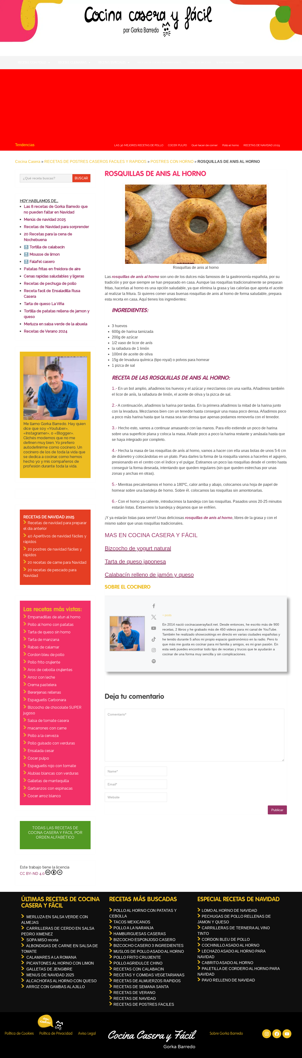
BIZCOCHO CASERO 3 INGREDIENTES (148, 946)
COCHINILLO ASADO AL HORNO (230, 945)
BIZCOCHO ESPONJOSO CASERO (144, 940)
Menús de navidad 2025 (45, 219)
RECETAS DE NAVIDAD (134, 999)
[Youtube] (286, 1033)
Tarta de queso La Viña (44, 304)
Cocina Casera (27, 162)
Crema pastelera (42, 685)
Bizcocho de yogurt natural (138, 548)
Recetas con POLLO (32, 62)
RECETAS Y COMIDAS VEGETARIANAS (149, 975)
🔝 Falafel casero (39, 261)
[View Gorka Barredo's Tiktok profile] (154, 639)
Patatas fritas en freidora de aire (52, 269)
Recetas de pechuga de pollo (50, 283)
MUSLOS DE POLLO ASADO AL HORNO (148, 951)
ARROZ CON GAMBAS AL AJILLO (55, 987)
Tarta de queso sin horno (49, 632)
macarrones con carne (47, 728)
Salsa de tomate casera (48, 720)
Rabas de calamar (43, 647)
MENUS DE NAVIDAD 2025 (50, 975)
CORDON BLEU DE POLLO (226, 939)
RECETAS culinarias (72, 62)
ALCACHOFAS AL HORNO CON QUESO (61, 981)
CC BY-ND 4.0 (32, 873)
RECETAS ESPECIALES (112, 62)
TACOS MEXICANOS (131, 922)
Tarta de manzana (43, 639)
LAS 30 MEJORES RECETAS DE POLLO (138, 145)
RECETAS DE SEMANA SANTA (141, 987)
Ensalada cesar (41, 750)
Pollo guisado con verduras (51, 743)
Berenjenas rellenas (44, 692)
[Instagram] (266, 1033)
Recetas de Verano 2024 (45, 331)
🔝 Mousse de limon (42, 254)
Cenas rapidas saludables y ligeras (54, 276)
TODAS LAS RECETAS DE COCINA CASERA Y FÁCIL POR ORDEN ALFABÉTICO (55, 833)
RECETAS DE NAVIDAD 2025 (261, 145)
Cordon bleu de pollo (46, 654)
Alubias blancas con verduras (53, 773)
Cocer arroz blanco (44, 796)
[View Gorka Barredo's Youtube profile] (154, 628)
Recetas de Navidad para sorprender (56, 227)
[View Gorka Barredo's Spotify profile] (154, 661)
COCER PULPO (177, 145)
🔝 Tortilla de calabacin (44, 247)
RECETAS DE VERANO (134, 993)
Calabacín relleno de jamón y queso (149, 574)
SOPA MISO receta (42, 940)
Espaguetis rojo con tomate (52, 766)
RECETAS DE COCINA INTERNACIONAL (160, 62)
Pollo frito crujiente (44, 662)
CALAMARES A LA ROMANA (51, 957)
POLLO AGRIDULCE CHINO (137, 963)
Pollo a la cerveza (43, 735)
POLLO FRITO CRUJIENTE (137, 957)
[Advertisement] (151, 104)
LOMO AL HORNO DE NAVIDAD (229, 911)
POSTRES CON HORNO (172, 162)
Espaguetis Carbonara (47, 700)
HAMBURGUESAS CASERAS (139, 934)
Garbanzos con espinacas (50, 788)
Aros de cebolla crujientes (50, 670)
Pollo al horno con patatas (51, 624)
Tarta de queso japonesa (135, 561)
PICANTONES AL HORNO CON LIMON (60, 963)
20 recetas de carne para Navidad (57, 562)
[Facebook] (276, 1033)
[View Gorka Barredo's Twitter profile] (154, 617)
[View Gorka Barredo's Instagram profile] (154, 650)
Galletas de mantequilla (48, 781)
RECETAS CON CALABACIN (138, 969)
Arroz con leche (41, 677)
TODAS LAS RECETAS (199, 62)
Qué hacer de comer (205, 145)
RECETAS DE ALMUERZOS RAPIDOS (147, 981)
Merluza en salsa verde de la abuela (55, 324)
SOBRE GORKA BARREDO (230, 62)
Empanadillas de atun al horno (54, 617)
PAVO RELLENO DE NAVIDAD (228, 980)
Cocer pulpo (38, 758)
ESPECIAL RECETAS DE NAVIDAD (238, 900)
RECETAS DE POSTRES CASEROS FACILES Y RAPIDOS (95, 162)
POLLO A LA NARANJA (133, 928)
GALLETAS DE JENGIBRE (49, 969)
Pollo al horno (230, 145)
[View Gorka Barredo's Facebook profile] (154, 606)
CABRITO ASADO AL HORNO (227, 963)
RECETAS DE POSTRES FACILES (143, 1004)
